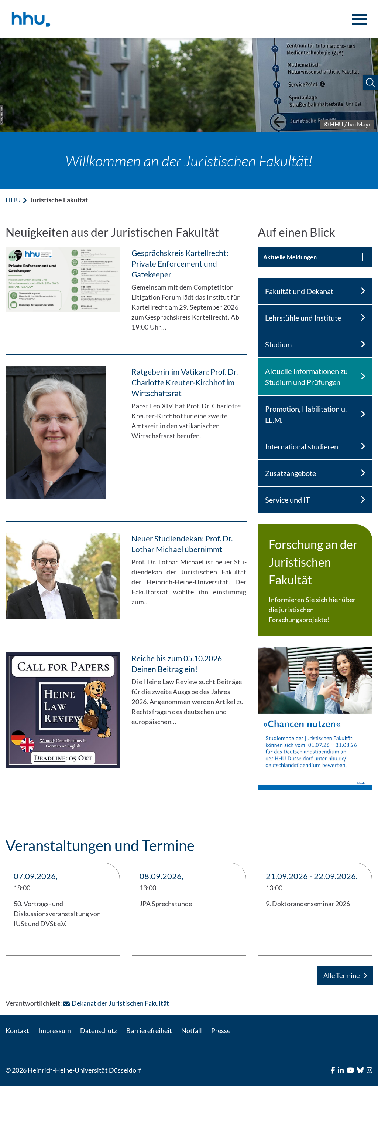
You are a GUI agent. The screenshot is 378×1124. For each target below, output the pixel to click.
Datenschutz (98, 1030)
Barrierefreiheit (149, 1030)
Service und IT (287, 499)
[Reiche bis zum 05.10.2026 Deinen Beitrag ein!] (63, 710)
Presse (220, 1030)
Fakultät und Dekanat (299, 291)
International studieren (301, 446)
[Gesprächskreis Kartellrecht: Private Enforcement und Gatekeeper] (63, 279)
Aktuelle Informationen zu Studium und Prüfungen (306, 377)
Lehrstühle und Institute (303, 317)
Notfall (191, 1030)
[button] (370, 82)
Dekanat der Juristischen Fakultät (120, 1003)
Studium (278, 344)
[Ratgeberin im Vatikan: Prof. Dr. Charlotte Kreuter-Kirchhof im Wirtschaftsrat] (63, 432)
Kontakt (17, 1030)
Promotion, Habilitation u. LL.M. (306, 414)
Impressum (54, 1030)
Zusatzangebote (290, 473)
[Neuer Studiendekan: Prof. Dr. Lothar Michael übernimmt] (63, 576)
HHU (13, 200)
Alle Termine (341, 975)
